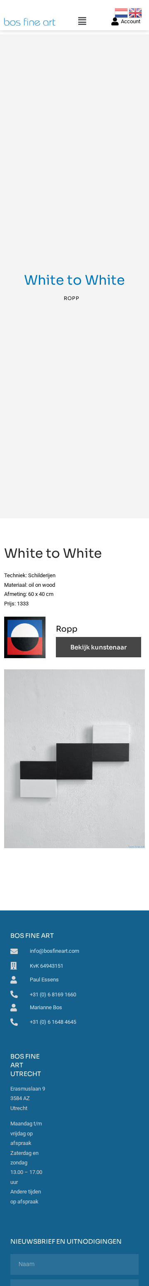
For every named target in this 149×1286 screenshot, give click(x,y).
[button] (82, 21)
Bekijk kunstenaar (98, 647)
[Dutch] (122, 12)
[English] (136, 12)
